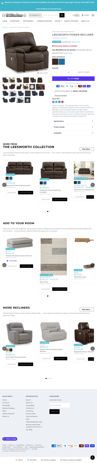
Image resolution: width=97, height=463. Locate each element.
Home (4, 21)
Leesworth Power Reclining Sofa (18, 185)
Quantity (55, 68)
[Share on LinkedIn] (59, 102)
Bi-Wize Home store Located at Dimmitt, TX (15, 449)
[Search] (62, 15)
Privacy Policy (31, 414)
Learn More (68, 53)
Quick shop (11, 192)
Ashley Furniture (60, 38)
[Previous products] (4, 185)
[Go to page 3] (49, 378)
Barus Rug (44, 282)
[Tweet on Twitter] (56, 102)
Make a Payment (71, 21)
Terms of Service (31, 416)
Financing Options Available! (65, 46)
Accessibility (30, 405)
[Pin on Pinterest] (62, 102)
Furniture (15, 21)
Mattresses (28, 21)
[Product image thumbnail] (12, 80)
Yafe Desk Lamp (80, 277)
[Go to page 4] (50, 378)
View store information (61, 95)
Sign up (54, 411)
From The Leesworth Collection (63, 32)
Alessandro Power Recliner (84, 352)
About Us (85, 21)
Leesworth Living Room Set (84, 190)
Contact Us (30, 408)
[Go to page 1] (47, 211)
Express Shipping (44, 21)
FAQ (27, 419)
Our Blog (29, 429)
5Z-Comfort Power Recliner (16, 357)
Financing (29, 411)
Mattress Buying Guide (34, 422)
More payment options (73, 83)
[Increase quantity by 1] (68, 72)
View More (86, 149)
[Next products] (93, 185)
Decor (58, 21)
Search (28, 400)
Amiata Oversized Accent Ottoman (19, 256)
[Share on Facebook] (53, 102)
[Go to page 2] (49, 211)
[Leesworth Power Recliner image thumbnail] (5, 80)
